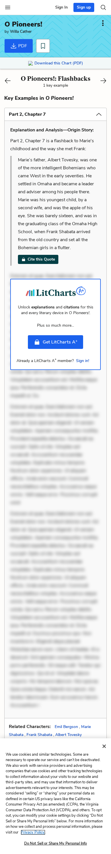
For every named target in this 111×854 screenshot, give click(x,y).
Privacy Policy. (33, 832)
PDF (22, 46)
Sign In (61, 7)
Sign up (84, 7)
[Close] (104, 746)
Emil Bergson (66, 726)
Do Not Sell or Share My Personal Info (55, 843)
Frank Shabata (39, 734)
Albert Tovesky (68, 734)
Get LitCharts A (60, 341)
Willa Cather (21, 31)
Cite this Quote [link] (41, 259)
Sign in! (82, 360)
